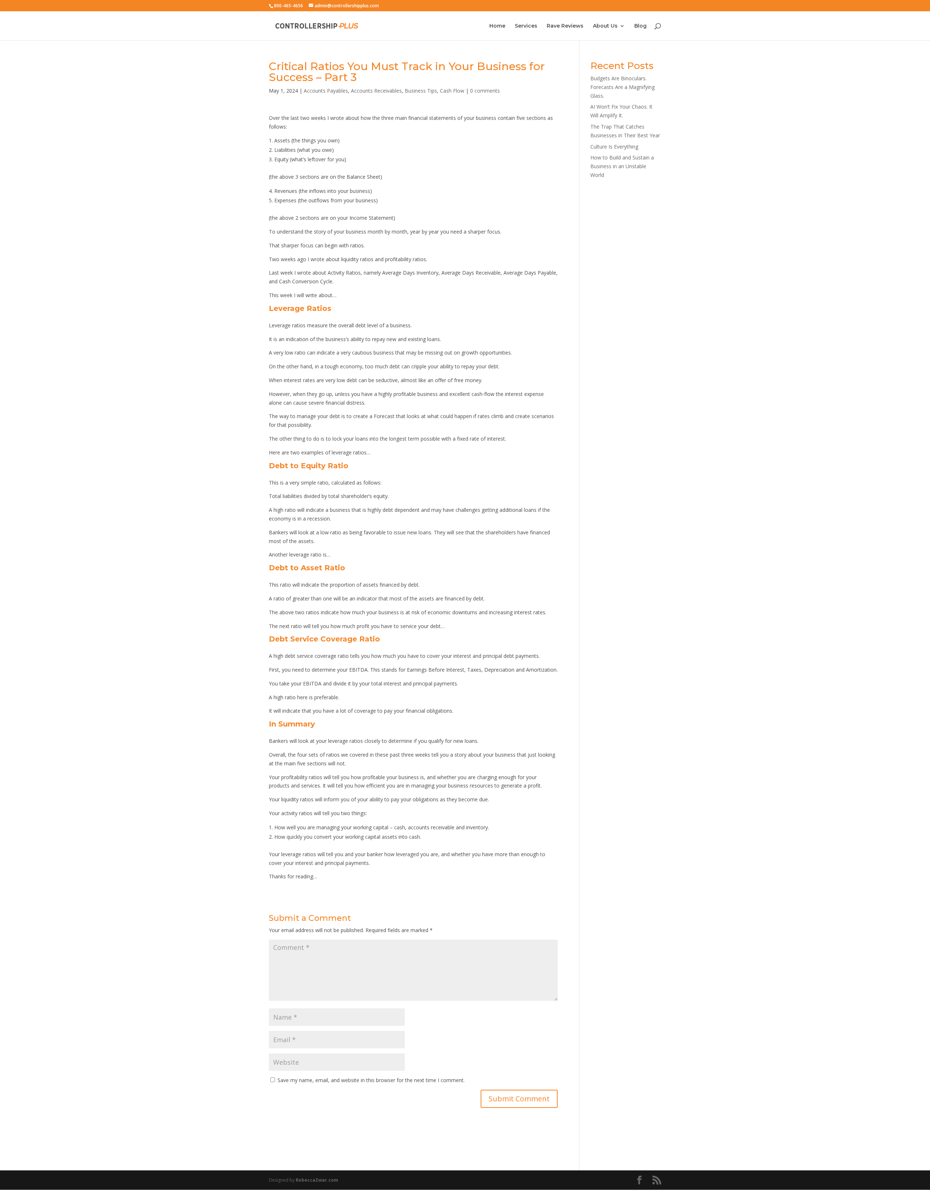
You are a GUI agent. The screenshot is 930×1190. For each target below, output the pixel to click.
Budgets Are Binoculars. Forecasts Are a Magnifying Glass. (622, 87)
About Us (605, 26)
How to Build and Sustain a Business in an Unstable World (622, 166)
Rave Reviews (565, 26)
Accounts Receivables (376, 90)
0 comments (485, 90)
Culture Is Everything (614, 146)
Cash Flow (452, 90)
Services (526, 26)
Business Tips (421, 90)
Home (497, 26)
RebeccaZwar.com (317, 1180)
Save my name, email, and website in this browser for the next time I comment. (371, 1080)
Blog (640, 26)
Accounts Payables (326, 90)
